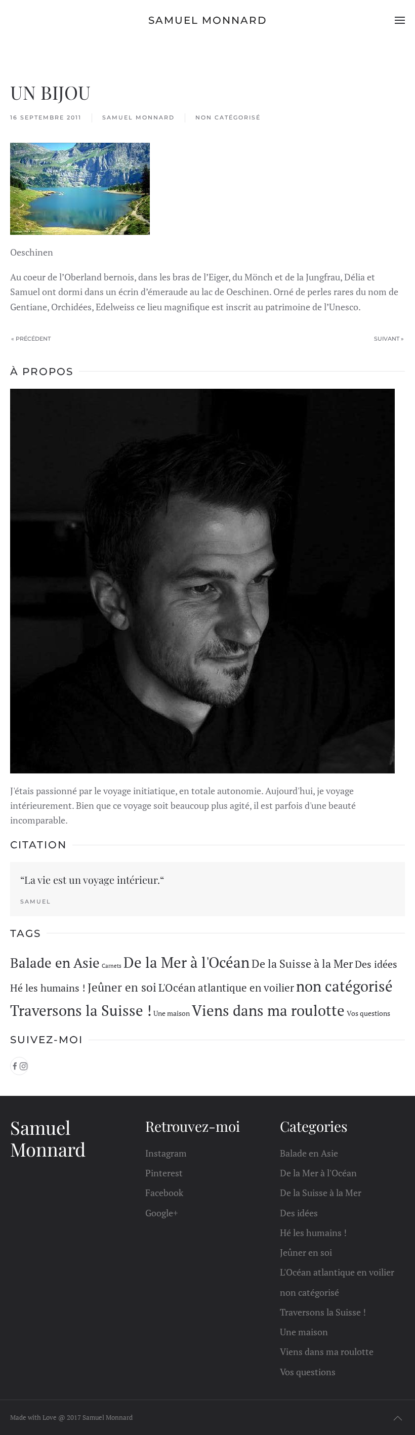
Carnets (111, 965)
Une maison (171, 1013)
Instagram (166, 1153)
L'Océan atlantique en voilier (226, 987)
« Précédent (31, 338)
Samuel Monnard (207, 20)
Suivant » (389, 338)
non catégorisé (228, 117)
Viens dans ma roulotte (268, 1010)
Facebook (164, 1192)
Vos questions (368, 1013)
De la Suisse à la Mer (302, 964)
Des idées (376, 964)
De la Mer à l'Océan (186, 962)
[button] (400, 20)
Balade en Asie (55, 963)
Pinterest (164, 1173)
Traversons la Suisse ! (80, 1010)
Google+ (161, 1213)
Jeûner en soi (122, 987)
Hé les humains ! (48, 988)
